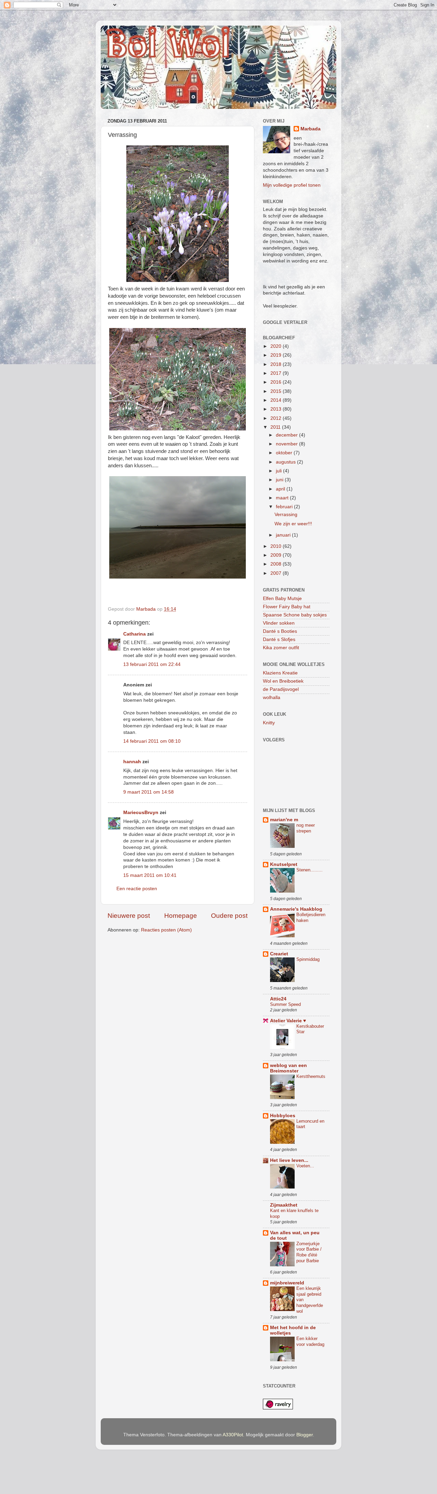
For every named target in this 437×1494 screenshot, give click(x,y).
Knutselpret (283, 864)
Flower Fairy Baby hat (286, 606)
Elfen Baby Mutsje (282, 598)
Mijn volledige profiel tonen (292, 185)
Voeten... (305, 1165)
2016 (276, 382)
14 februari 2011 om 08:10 (152, 741)
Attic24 (278, 998)
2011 (276, 427)
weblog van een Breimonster (288, 1068)
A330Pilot (233, 1434)
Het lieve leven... (289, 1160)
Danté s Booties (280, 631)
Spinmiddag (308, 959)
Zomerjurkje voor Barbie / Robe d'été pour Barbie (309, 1252)
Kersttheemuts (310, 1076)
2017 (276, 373)
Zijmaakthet (283, 1205)
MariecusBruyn (140, 812)
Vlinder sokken (279, 623)
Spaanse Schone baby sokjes (295, 614)
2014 (276, 400)
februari (285, 506)
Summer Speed (285, 1004)
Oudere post (229, 915)
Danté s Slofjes (279, 639)
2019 (276, 355)
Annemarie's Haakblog (296, 909)
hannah (132, 761)
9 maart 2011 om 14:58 (148, 792)
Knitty (269, 722)
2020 (276, 346)
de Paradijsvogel (281, 689)
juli (279, 470)
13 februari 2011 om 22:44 (152, 664)
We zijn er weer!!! (293, 523)
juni (280, 479)
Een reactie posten (136, 888)
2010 (276, 546)
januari (284, 535)
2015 (276, 391)
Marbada (310, 128)
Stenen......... (309, 869)
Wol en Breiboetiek (283, 681)
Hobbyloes (282, 1115)
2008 (276, 564)
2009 (276, 555)
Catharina (134, 634)
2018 (276, 364)
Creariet (279, 953)
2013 (276, 409)
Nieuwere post (129, 915)
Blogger (304, 1434)
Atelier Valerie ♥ (288, 1020)
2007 (276, 573)
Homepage (180, 915)
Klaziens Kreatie (280, 672)
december (287, 435)
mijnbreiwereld (287, 1282)
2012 (276, 418)
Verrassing (285, 514)
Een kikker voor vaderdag (310, 1341)
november (287, 443)
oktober (285, 452)
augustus (286, 462)
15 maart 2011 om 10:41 (150, 875)
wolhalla (271, 697)
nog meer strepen (305, 828)
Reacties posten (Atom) (166, 930)
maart (283, 497)
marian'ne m (284, 819)
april (281, 489)
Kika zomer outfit (281, 647)
